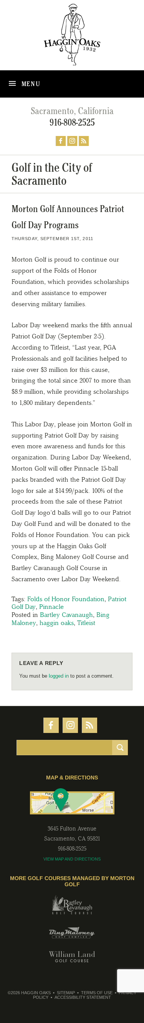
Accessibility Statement (83, 997)
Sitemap (66, 992)
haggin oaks (57, 623)
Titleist (86, 623)
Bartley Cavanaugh (66, 614)
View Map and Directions (72, 859)
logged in (59, 676)
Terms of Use (97, 992)
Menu (30, 84)
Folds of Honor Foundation (65, 599)
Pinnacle (51, 606)
